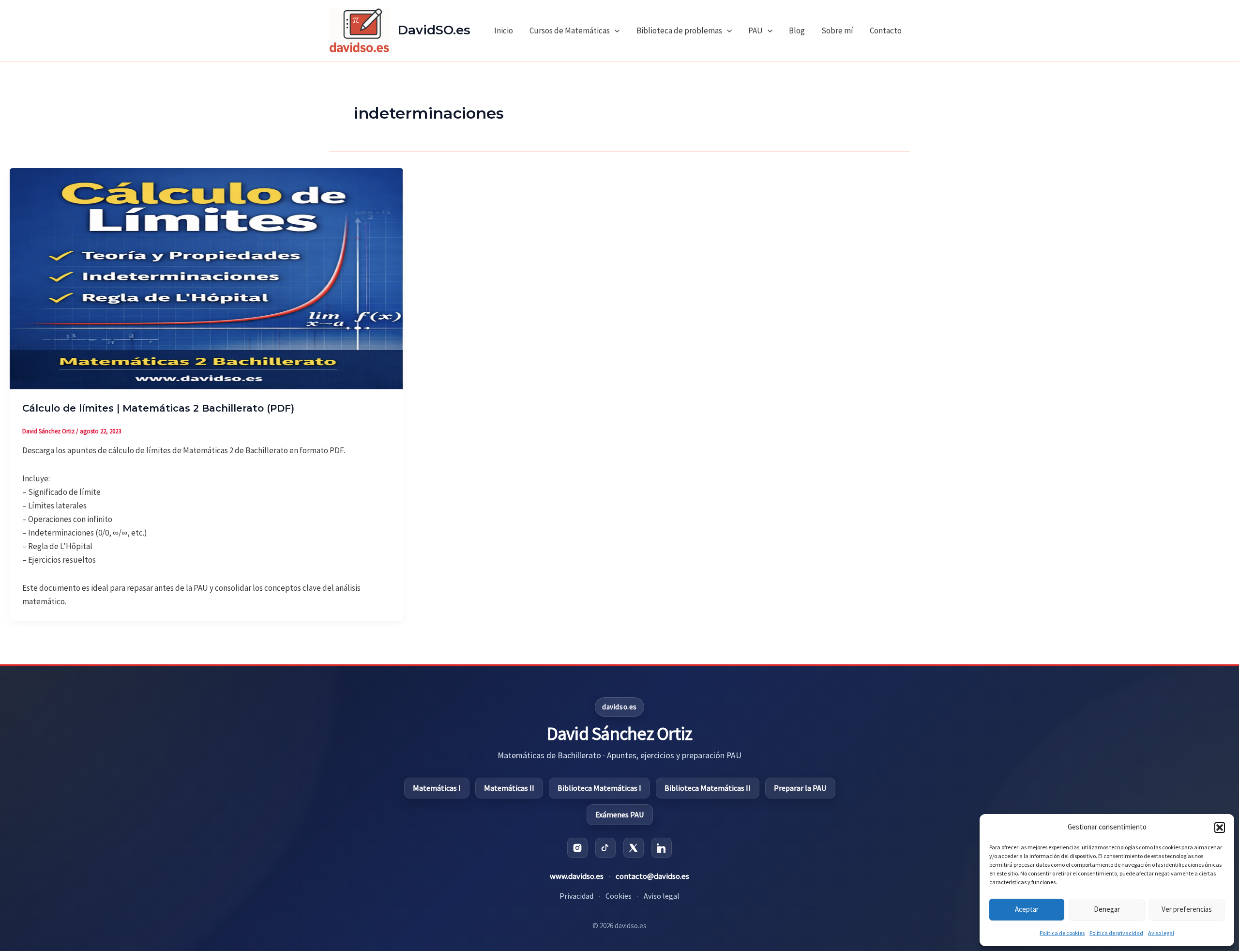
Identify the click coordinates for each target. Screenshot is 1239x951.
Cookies (618, 896)
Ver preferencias (1187, 909)
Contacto (886, 30)
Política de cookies (1062, 932)
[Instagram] (577, 848)
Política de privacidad (1116, 932)
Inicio (503, 30)
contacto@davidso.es (652, 876)
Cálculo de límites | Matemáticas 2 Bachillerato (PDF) (158, 408)
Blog (797, 30)
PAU (755, 30)
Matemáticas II (509, 788)
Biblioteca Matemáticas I (599, 788)
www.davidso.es (577, 876)
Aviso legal (1161, 932)
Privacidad (576, 896)
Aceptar (1027, 909)
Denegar (1107, 909)
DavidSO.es (434, 30)
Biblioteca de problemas (679, 30)
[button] (1219, 827)
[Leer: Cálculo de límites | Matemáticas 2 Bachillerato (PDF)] (206, 278)
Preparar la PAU (800, 788)
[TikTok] (605, 848)
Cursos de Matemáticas (569, 30)
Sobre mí (837, 30)
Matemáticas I (437, 788)
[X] (633, 848)
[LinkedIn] (661, 848)
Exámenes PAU (619, 814)
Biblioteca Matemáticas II (708, 788)
